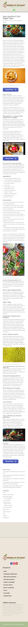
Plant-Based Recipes (8, 505)
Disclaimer (5, 515)
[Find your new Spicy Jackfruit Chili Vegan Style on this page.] (11, 92)
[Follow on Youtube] (17, 563)
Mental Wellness (7, 500)
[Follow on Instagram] (14, 563)
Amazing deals (6, 517)
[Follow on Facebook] (11, 563)
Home (4, 492)
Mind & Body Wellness (7, 496)
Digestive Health (7, 503)
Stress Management (8, 498)
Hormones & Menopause (8, 494)
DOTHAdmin (6, 20)
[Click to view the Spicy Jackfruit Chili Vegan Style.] (11, 161)
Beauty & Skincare (7, 511)
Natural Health (6, 509)
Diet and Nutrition (6, 502)
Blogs (4, 513)
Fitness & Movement (7, 507)
